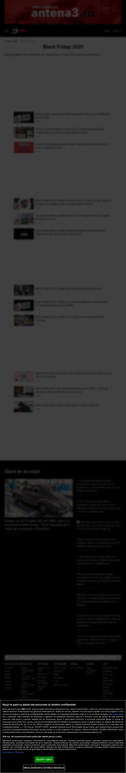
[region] (63, 736)
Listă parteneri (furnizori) (13, 752)
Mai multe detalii (116, 714)
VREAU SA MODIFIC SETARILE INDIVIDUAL (44, 768)
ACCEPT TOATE (44, 759)
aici (21, 727)
